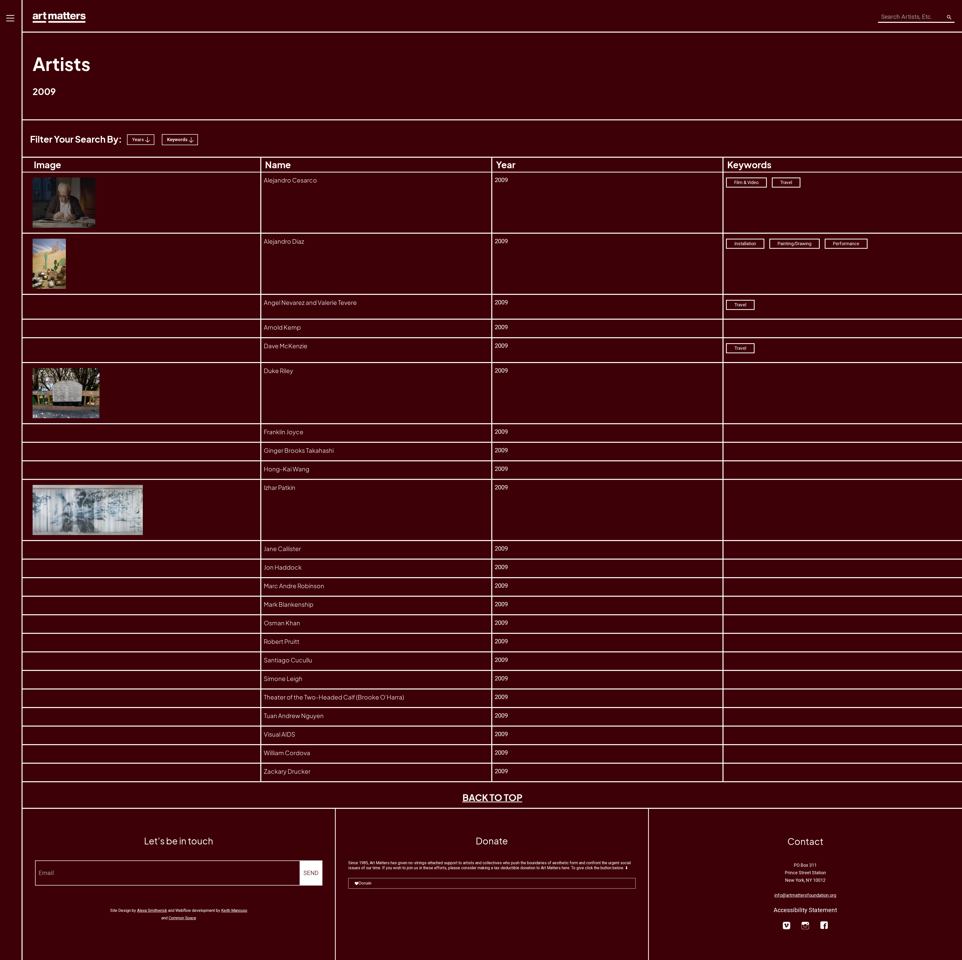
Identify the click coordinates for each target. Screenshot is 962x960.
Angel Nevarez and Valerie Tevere (310, 302)
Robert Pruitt (281, 641)
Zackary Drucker (287, 771)
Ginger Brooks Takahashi (299, 450)
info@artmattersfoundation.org (805, 895)
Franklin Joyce (283, 431)
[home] (59, 16)
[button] (11, 480)
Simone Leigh (283, 678)
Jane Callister (282, 548)
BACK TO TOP (492, 797)
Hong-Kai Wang (286, 469)
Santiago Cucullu (288, 660)
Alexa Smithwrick (152, 910)
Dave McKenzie (285, 346)
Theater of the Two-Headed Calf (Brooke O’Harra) (334, 697)
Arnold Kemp (282, 327)
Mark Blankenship (288, 604)
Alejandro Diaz (284, 241)
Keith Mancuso (234, 910)
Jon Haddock (283, 567)
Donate (365, 883)
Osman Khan (282, 623)
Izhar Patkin (279, 487)
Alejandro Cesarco (290, 180)
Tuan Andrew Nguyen (294, 715)
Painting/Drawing (794, 243)
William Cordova (287, 752)
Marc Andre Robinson (294, 585)
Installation (745, 243)
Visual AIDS (279, 734)
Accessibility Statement (805, 910)
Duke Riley (278, 370)
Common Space (182, 918)
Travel (786, 182)
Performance (846, 243)
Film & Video (746, 182)
